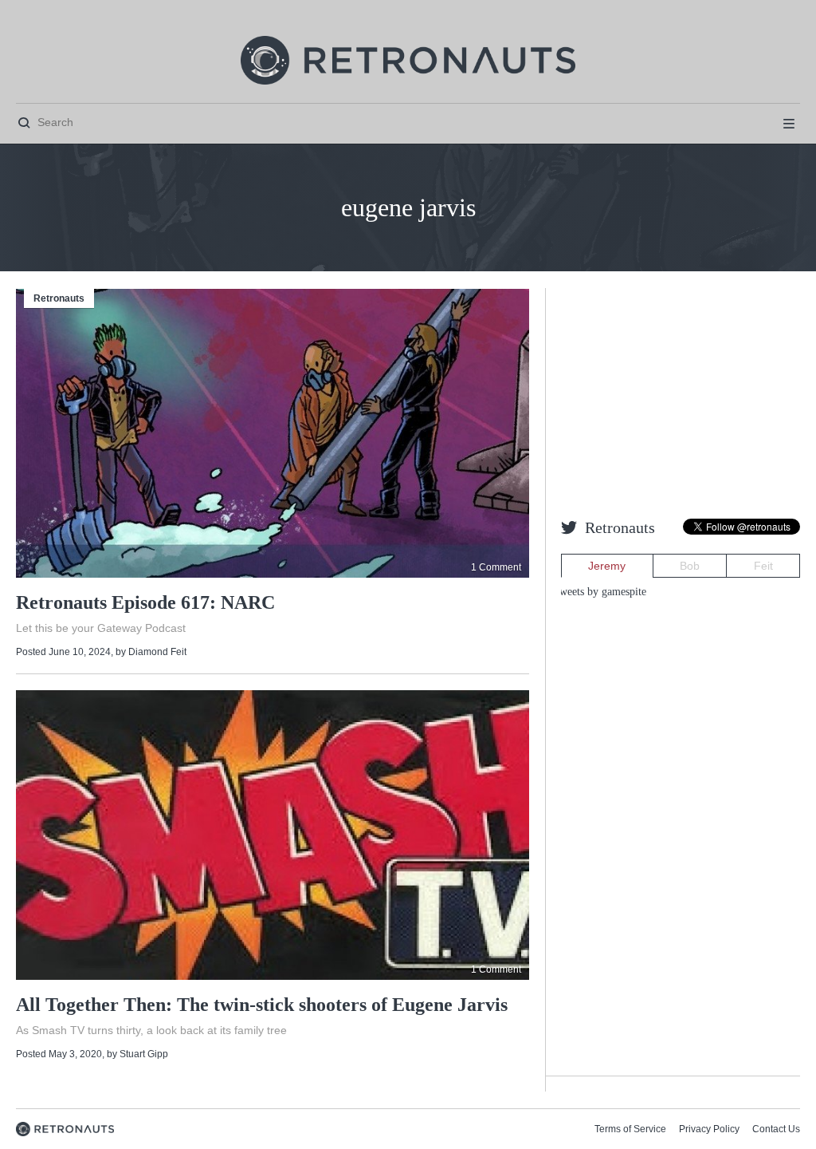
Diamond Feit (157, 651)
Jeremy (607, 565)
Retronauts (58, 298)
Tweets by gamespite (599, 592)
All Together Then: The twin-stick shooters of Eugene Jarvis (262, 1004)
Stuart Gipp (144, 1054)
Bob (690, 565)
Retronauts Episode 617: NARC (145, 602)
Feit (763, 565)
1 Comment (496, 567)
